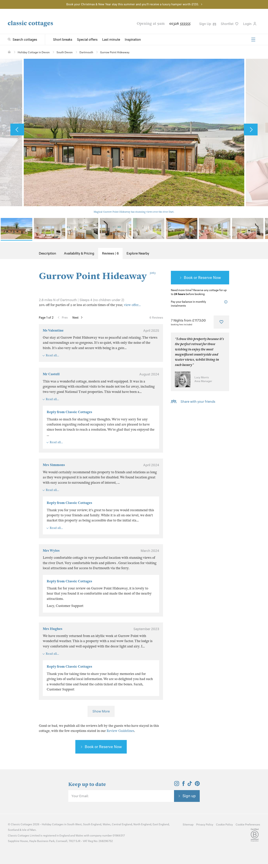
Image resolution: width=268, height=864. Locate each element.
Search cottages (25, 39)
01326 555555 (180, 23)
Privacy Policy (204, 824)
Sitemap (188, 824)
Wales (106, 824)
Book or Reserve (198, 277)
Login (247, 24)
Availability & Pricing (79, 253)
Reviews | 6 (110, 253)
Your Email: (79, 796)
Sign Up (205, 24)
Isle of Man (29, 830)
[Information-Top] (226, 302)
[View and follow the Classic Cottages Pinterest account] (197, 785)
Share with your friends (197, 402)
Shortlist (227, 24)
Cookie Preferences (248, 824)
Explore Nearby (138, 253)
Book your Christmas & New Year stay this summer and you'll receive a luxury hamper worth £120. (132, 4)
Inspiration (133, 39)
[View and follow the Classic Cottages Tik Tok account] (190, 785)
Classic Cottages (21, 824)
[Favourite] (221, 321)
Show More (101, 711)
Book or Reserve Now (103, 746)
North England (142, 824)
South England (92, 824)
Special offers (87, 39)
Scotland (13, 830)
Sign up (189, 795)
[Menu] (253, 39)
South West (74, 824)
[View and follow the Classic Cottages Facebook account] (183, 785)
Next (75, 317)
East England (161, 824)
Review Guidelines (120, 731)
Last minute (111, 39)
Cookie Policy (224, 824)
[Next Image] (251, 129)
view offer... (132, 305)
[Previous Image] (17, 129)
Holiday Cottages (53, 824)
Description (47, 253)
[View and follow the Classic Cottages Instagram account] (176, 785)
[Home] (9, 52)
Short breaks (62, 39)
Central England (122, 824)
